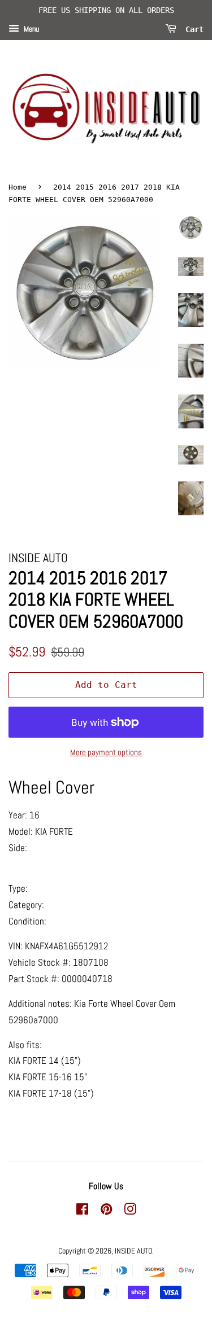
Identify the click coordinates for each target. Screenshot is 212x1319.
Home (17, 187)
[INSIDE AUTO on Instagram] (130, 1211)
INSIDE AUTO (133, 1251)
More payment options (106, 752)
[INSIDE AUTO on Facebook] (82, 1211)
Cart (192, 28)
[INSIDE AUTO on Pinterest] (106, 1211)
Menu (30, 29)
